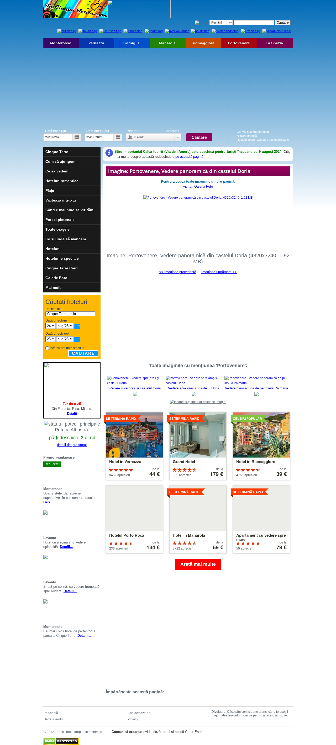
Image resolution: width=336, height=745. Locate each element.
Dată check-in (55, 131)
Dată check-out (97, 131)
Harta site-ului (54, 719)
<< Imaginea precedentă (177, 272)
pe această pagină (189, 157)
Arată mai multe (198, 564)
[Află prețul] (98, 473)
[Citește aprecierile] (92, 473)
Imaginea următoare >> (219, 272)
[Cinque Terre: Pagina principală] (75, 9)
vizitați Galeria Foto (198, 186)
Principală (51, 713)
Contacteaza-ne (139, 713)
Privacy (133, 719)
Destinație (52, 309)
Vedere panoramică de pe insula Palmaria (256, 388)
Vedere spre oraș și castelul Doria (135, 388)
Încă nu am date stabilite (67, 348)
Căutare (83, 353)
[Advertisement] (168, 87)
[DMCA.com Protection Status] (61, 740)
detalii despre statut (72, 445)
